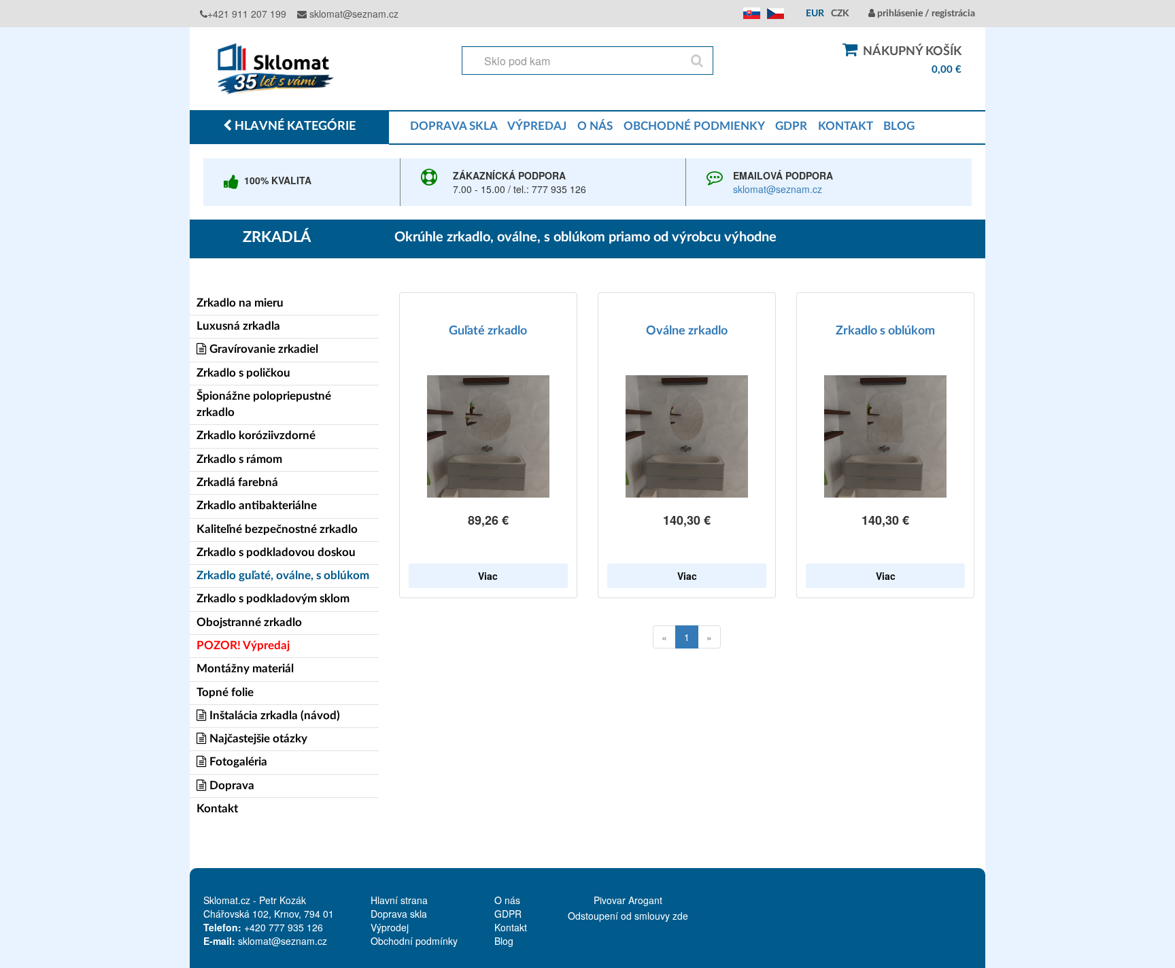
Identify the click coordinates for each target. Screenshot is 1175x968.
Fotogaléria (237, 761)
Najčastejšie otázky (257, 738)
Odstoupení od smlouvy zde (628, 915)
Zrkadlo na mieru (240, 303)
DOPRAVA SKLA (453, 126)
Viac (488, 576)
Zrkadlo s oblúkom (885, 331)
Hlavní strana (399, 900)
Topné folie (225, 692)
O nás (507, 900)
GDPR (791, 126)
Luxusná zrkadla (238, 326)
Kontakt (217, 808)
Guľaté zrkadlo (488, 331)
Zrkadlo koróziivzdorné (256, 435)
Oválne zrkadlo (687, 331)
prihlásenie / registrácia (925, 13)
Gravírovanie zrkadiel (262, 349)
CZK (840, 13)
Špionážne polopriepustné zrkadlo (264, 404)
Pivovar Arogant (628, 900)
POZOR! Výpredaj (243, 645)
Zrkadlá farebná (237, 482)
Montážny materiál (245, 668)
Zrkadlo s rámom (239, 459)
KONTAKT (845, 126)
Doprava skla (399, 913)
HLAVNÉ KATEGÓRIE (294, 126)
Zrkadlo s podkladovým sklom (273, 598)
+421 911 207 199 (246, 13)
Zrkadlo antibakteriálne (257, 505)
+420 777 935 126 (283, 927)
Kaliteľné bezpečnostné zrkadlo (277, 529)
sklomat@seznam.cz (352, 13)
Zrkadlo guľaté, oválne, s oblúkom (283, 575)
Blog (503, 941)
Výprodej (390, 927)
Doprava (230, 785)
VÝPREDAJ (536, 126)
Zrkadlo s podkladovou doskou (276, 552)
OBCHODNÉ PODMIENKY (694, 126)
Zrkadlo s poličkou (243, 373)
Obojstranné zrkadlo (249, 622)
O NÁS (595, 126)
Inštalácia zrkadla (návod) (273, 715)
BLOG (899, 126)
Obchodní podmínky (414, 941)
